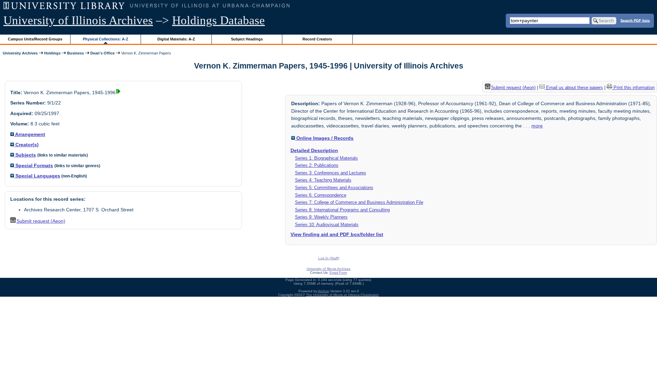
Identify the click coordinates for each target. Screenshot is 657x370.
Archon (323, 291)
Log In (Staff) (328, 258)
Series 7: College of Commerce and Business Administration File (359, 202)
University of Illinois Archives (78, 20)
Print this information (633, 87)
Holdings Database (218, 20)
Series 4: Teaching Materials (323, 180)
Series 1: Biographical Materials (326, 158)
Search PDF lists (635, 20)
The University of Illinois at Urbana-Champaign (342, 295)
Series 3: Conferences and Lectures (330, 172)
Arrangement (29, 134)
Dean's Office (102, 53)
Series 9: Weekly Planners (321, 217)
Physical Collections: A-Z (105, 39)
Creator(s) (26, 144)
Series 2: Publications (316, 165)
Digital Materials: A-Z (176, 39)
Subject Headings (247, 39)
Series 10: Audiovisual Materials (327, 224)
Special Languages (37, 175)
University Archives (20, 53)
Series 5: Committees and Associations (334, 187)
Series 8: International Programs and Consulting (342, 209)
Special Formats (33, 165)
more (537, 125)
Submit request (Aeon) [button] (40, 221)
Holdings (52, 53)
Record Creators (317, 39)
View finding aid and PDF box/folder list (337, 234)
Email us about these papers (574, 87)
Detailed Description (314, 150)
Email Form (338, 272)
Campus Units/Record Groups (35, 39)
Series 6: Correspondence (320, 195)
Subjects (25, 155)
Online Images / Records (324, 138)
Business (75, 53)
